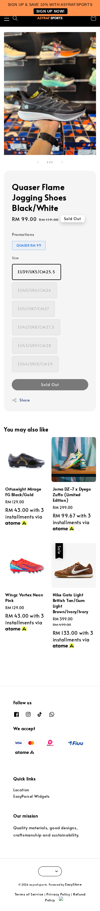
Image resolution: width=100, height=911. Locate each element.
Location (21, 789)
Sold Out (50, 384)
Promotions (23, 234)
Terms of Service (29, 894)
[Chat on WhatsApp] (77, 901)
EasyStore (73, 884)
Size (15, 257)
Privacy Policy (58, 894)
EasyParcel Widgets (31, 796)
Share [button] (24, 400)
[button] (7, 18)
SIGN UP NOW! (50, 11)
